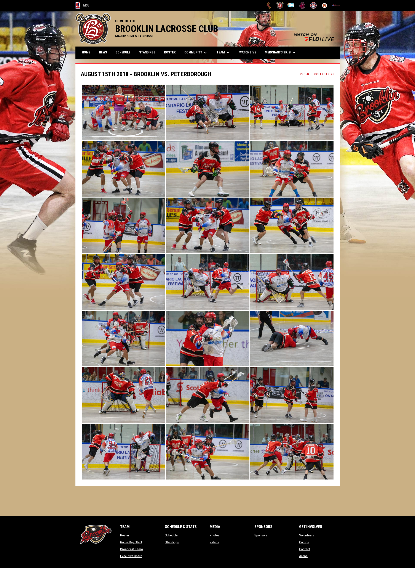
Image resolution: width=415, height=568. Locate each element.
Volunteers (306, 535)
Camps (304, 542)
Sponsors (260, 535)
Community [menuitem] (196, 52)
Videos (214, 542)
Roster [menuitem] (170, 52)
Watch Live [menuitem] (249, 52)
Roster (124, 535)
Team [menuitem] (224, 52)
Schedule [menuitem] (123, 52)
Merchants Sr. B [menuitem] (281, 52)
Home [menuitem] (86, 52)
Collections (324, 74)
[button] (123, 112)
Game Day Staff (131, 542)
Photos (214, 535)
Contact (304, 549)
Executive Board (131, 556)
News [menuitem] (103, 52)
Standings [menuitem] (147, 52)
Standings (172, 542)
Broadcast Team (131, 549)
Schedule (171, 535)
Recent (305, 74)
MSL (82, 6)
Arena (303, 556)
